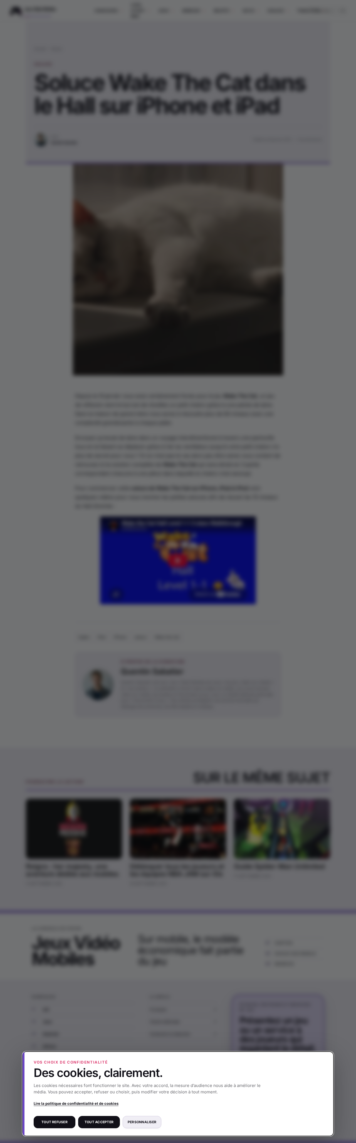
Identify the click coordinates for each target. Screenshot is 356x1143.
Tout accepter (99, 1122)
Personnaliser (142, 1122)
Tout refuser (54, 1122)
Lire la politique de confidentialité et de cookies (76, 1103)
